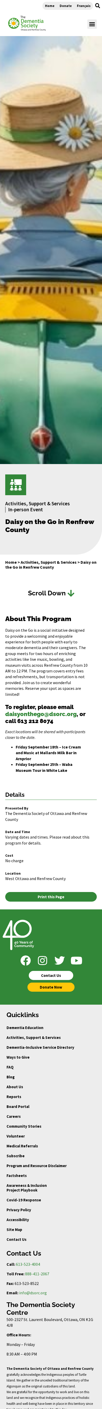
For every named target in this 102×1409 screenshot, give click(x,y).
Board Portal (18, 1106)
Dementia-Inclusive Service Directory (40, 1047)
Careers (14, 1116)
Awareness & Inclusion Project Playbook (27, 1188)
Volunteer (16, 1136)
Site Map (14, 1229)
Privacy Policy (19, 1209)
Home (49, 6)
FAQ (10, 1067)
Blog (11, 1076)
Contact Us (16, 1239)
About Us (15, 1086)
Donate (66, 6)
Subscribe (16, 1155)
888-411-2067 (37, 1273)
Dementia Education (25, 1027)
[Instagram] (42, 960)
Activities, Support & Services (49, 562)
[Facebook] (25, 960)
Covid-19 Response (24, 1199)
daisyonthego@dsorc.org (41, 714)
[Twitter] (59, 960)
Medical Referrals (22, 1145)
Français (83, 6)
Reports (14, 1096)
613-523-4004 (28, 1264)
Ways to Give (18, 1057)
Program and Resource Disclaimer (37, 1165)
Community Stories (24, 1126)
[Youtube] (76, 960)
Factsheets (17, 1175)
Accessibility (18, 1219)
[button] (97, 5)
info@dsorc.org (33, 1292)
